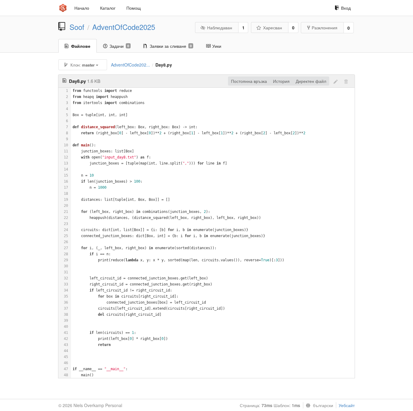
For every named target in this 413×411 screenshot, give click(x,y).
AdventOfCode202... (130, 65)
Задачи (119, 46)
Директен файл (311, 81)
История (281, 81)
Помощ (133, 8)
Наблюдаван (219, 27)
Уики (216, 46)
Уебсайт (347, 405)
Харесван (272, 27)
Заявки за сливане (171, 46)
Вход (346, 8)
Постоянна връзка (249, 81)
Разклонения (324, 27)
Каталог (107, 8)
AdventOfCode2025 (123, 27)
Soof (77, 27)
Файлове (80, 46)
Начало (81, 8)
